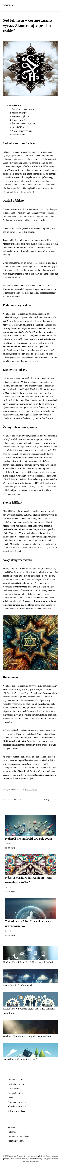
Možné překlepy (19, 113)
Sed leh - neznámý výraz (23, 109)
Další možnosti (18, 134)
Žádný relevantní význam (23, 123)
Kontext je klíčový (20, 120)
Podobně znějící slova (21, 116)
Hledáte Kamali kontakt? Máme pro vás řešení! (28, 962)
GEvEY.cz (8, 5)
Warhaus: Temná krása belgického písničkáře (27, 1035)
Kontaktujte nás (31, 789)
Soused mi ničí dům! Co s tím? (20, 1059)
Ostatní (55, 800)
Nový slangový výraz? (22, 131)
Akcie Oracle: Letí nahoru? (17, 985)
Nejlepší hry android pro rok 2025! (28, 838)
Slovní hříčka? (18, 127)
